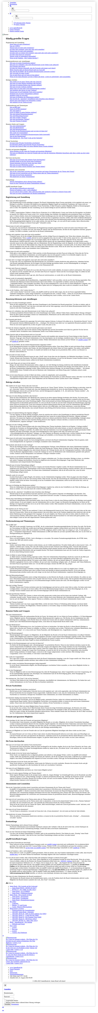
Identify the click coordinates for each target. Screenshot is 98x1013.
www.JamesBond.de (16, 967)
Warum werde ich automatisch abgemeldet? (23, 56)
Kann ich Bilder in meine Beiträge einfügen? (23, 112)
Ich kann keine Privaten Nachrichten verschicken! (25, 143)
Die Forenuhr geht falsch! (17, 66)
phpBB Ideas (14, 854)
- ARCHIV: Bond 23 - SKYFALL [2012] (23, 919)
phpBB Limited (83, 340)
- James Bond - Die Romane (19, 896)
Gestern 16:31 (19, 956)
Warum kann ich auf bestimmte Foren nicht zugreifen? (26, 92)
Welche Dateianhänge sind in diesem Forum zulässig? (26, 181)
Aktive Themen (20, 24)
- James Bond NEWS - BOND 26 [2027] (23, 888)
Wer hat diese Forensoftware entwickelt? (22, 188)
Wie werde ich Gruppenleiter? (19, 133)
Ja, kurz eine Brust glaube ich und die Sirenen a (20, 955)
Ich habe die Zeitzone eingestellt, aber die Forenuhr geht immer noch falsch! (33, 68)
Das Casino (13, 926)
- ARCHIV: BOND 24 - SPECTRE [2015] (24, 920)
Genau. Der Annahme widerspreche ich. (18, 961)
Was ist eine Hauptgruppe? (18, 136)
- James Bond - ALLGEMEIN (20, 891)
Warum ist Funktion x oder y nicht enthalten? (23, 190)
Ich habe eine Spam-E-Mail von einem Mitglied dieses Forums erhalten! (31, 146)
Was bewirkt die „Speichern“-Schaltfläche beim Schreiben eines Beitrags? (32, 99)
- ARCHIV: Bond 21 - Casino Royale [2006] (24, 915)
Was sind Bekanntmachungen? (19, 116)
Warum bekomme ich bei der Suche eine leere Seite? (25, 163)
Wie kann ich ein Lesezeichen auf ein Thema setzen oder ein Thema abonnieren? (34, 173)
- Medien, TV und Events (18, 905)
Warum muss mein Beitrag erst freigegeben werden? (25, 100)
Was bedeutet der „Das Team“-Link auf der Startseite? (26, 138)
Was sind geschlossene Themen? (19, 119)
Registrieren (13, 4)
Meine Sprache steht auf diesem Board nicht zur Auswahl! (27, 70)
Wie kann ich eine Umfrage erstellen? (21, 87)
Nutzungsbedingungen (16, 974)
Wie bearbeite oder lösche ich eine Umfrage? (23, 90)
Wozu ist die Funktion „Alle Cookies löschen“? (24, 58)
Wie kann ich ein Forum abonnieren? (21, 175)
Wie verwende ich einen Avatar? (19, 73)
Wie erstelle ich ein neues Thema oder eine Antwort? (26, 81)
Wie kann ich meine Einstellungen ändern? (23, 63)
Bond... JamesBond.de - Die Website (21, 922)
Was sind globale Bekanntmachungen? (21, 114)
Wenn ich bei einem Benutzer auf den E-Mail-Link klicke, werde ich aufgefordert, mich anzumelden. (40, 77)
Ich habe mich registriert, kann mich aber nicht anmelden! (27, 49)
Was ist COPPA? (15, 46)
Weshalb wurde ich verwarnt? (19, 95)
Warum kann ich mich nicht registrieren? (22, 48)
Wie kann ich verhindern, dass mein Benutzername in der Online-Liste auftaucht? (34, 64)
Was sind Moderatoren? (17, 127)
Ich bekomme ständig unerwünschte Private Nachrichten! (27, 144)
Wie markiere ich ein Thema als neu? (21, 102)
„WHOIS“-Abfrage (66, 861)
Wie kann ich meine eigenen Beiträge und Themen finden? (27, 166)
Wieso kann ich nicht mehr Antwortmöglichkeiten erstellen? (28, 88)
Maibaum (9, 943)
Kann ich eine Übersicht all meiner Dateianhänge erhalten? (27, 183)
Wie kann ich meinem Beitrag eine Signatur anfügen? (26, 85)
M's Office (13, 902)
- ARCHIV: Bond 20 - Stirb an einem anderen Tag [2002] (28, 914)
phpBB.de (15, 341)
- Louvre (13, 927)
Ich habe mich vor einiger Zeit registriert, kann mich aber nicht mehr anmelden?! (34, 53)
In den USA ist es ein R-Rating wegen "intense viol (21, 948)
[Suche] (12, 9)
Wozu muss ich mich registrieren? (20, 44)
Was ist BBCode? (15, 107)
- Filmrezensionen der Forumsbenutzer (22, 910)
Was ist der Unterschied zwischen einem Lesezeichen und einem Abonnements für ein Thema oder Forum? (42, 171)
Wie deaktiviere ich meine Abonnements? (22, 176)
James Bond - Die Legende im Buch (21, 895)
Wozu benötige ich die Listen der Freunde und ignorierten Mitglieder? (31, 151)
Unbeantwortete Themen (23, 23)
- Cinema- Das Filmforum (18, 932)
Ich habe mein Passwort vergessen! (20, 54)
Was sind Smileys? (15, 110)
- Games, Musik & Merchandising (21, 907)
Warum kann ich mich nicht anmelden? (21, 51)
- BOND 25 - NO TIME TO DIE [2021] (23, 889)
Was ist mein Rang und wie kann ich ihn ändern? (24, 75)
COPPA (28, 238)
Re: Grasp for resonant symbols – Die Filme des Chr (22, 939)
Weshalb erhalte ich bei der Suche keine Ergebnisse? (25, 161)
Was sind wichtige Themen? (18, 117)
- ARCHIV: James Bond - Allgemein (22, 912)
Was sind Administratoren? (18, 126)
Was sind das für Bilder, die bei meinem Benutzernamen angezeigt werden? (32, 71)
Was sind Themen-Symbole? (18, 121)
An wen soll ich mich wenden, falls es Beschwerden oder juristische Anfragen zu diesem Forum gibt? (40, 191)
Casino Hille (9, 949)
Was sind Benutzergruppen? (18, 129)
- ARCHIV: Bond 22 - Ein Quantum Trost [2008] (25, 917)
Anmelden (13, 2)
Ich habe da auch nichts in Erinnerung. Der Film (20, 941)
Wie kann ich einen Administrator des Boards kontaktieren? (28, 193)
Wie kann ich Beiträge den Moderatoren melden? (24, 97)
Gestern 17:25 (16, 943)
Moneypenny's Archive (17, 908)
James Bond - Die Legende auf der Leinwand (23, 886)
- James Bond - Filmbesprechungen (21, 893)
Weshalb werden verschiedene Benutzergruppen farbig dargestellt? (30, 134)
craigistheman (10, 956)
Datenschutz (13, 972)
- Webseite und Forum (17, 924)
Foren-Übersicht (15, 969)
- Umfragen (14, 903)
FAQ (11, 971)
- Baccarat (13, 929)
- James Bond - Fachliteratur (19, 898)
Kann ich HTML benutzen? (18, 109)
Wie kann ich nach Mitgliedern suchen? (22, 165)
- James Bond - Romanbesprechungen (22, 900)
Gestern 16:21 (18, 963)
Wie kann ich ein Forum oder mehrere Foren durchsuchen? (27, 159)
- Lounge (13, 931)
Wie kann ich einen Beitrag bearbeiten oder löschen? (25, 83)
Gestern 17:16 (18, 949)
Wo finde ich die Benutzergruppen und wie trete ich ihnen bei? (29, 131)
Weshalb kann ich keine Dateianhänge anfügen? (24, 93)
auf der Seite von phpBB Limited (36, 848)
